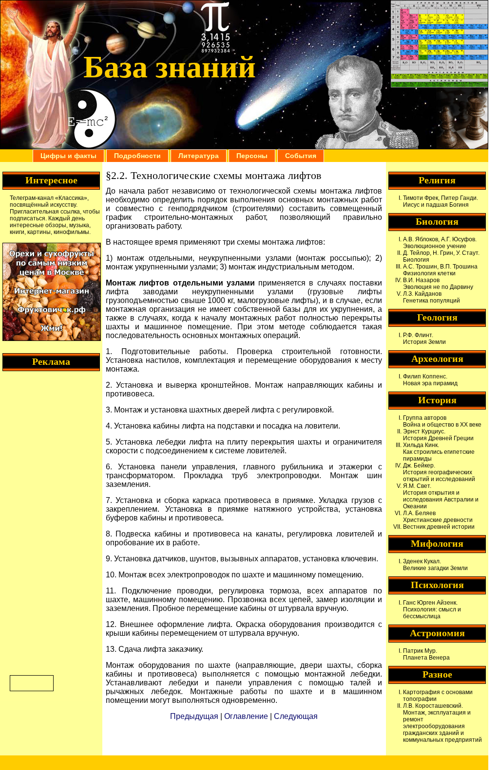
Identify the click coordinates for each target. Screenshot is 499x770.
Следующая (296, 716)
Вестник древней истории (439, 526)
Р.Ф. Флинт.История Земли (424, 338)
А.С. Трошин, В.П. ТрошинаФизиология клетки (440, 270)
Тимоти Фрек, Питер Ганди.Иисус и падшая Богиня (440, 201)
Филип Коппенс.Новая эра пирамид (430, 380)
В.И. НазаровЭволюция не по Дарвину (438, 283)
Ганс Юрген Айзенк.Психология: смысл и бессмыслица (432, 609)
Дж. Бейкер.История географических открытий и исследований (439, 472)
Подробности (137, 156)
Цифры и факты (68, 156)
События (300, 156)
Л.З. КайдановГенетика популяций (431, 297)
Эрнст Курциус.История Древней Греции (438, 435)
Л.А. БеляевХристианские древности (438, 516)
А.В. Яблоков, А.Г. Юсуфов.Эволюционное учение (440, 243)
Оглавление (246, 716)
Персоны (252, 156)
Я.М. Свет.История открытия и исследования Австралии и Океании (441, 496)
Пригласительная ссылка (45, 211)
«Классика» (71, 198)
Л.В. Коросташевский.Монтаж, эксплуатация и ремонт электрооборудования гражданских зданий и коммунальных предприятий (442, 722)
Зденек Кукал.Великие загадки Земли (435, 565)
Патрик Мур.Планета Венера (426, 654)
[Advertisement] (49, 522)
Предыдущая (194, 716)
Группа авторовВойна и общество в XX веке (442, 421)
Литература (198, 156)
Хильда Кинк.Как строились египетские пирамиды (439, 452)
